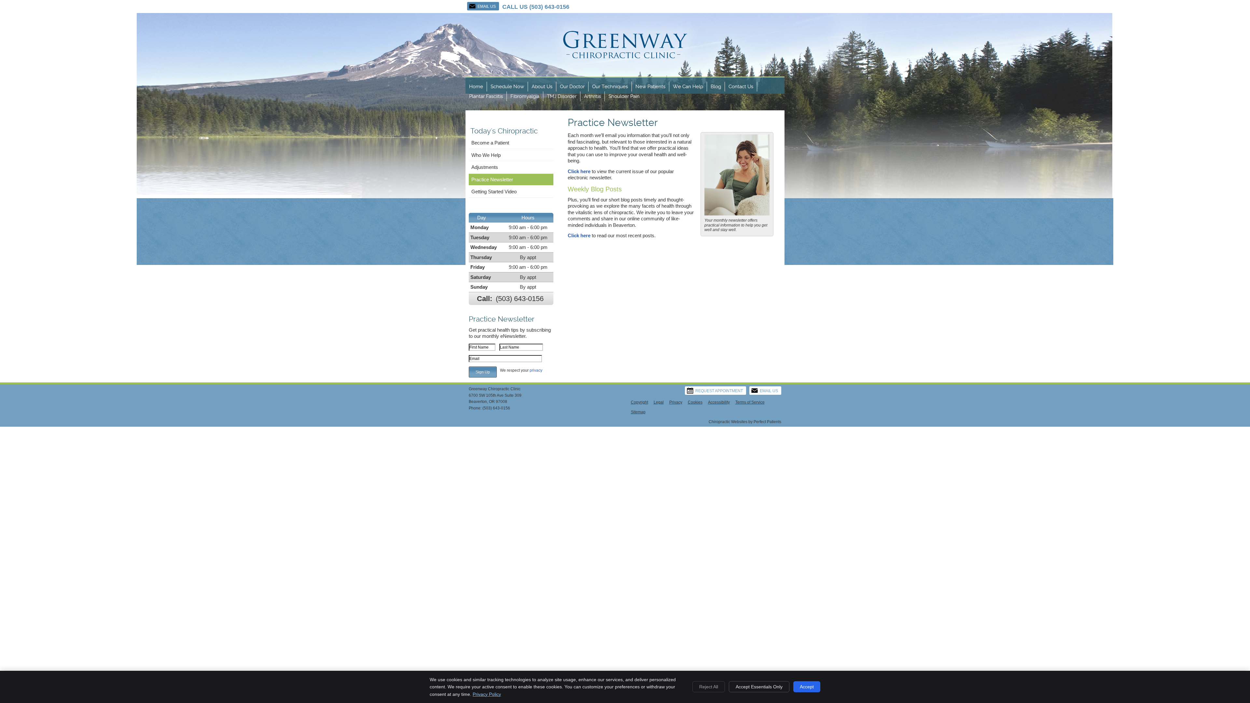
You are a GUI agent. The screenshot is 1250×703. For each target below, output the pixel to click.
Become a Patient (490, 142)
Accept (807, 686)
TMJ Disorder (561, 96)
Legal (659, 402)
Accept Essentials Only (759, 686)
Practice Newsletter (492, 179)
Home (476, 87)
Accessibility (719, 402)
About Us (542, 87)
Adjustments (484, 167)
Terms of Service (750, 402)
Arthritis (592, 96)
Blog (716, 87)
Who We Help (486, 155)
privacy (536, 370)
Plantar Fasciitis (486, 96)
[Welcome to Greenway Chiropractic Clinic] (625, 73)
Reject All (708, 686)
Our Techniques (610, 87)
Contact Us (741, 87)
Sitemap (638, 412)
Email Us (487, 6)
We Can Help (688, 87)
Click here (579, 171)
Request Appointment (719, 391)
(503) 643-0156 (549, 7)
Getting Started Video (494, 191)
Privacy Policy (487, 694)
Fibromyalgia (524, 96)
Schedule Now (507, 87)
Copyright (639, 402)
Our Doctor (572, 87)
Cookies (695, 402)
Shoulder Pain (624, 96)
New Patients (650, 87)
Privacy (675, 402)
